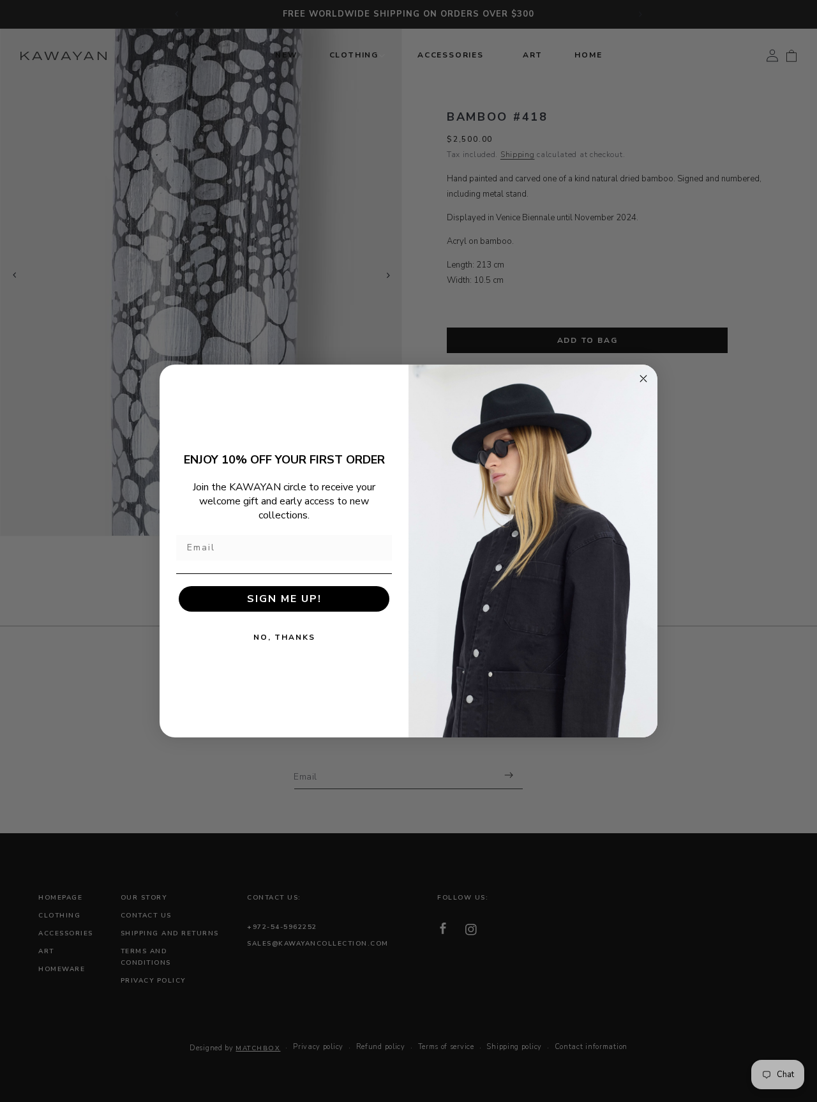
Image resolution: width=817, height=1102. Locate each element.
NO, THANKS (284, 637)
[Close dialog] (643, 378)
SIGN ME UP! (284, 599)
